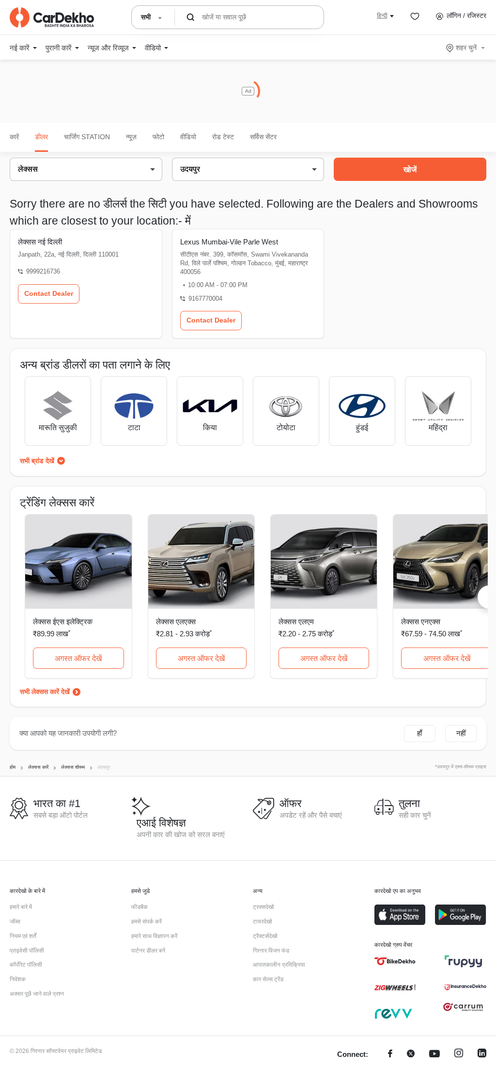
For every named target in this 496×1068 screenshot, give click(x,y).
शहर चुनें (466, 47)
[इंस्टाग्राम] (458, 1054)
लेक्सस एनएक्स (420, 621)
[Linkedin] (482, 1054)
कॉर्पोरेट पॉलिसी (26, 964)
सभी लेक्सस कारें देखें (45, 692)
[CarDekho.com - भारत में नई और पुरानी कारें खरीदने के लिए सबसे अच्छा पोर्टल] (52, 17)
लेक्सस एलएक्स (176, 621)
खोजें (410, 169)
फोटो (158, 137)
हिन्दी (382, 15)
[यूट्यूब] (434, 1054)
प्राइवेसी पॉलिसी (27, 950)
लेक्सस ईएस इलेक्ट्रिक (63, 621)
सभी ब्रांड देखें (37, 461)
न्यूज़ (131, 137)
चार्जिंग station (87, 137)
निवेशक (18, 979)
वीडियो (188, 137)
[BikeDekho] (395, 961)
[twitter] (411, 1054)
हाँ (419, 733)
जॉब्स (15, 921)
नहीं (460, 733)
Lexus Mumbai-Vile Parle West (229, 242)
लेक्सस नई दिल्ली (40, 242)
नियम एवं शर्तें (23, 936)
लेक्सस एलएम (296, 621)
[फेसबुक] (390, 1054)
